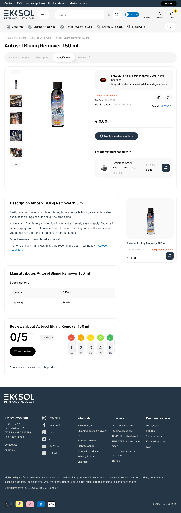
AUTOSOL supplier (122, 425)
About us (9, 449)
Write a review (22, 351)
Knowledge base (35, 3)
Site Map (83, 461)
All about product (19, 57)
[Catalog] (43, 14)
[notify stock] (166, 168)
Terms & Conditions (89, 451)
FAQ (19, 3)
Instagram (55, 417)
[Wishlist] (168, 98)
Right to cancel (86, 445)
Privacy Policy (86, 456)
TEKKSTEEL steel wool (125, 436)
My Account (153, 425)
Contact (9, 3)
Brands (116, 460)
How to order (85, 425)
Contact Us (10, 444)
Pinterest (54, 432)
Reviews (84, 57)
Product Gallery (57, 3)
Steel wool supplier (122, 430)
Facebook (54, 424)
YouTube (54, 446)
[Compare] (158, 98)
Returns (150, 430)
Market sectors (78, 3)
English (168, 3)
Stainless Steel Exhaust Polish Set (124, 165)
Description (42, 57)
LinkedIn (54, 453)
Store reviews (154, 436)
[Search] (109, 14)
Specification (63, 57)
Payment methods (88, 440)
